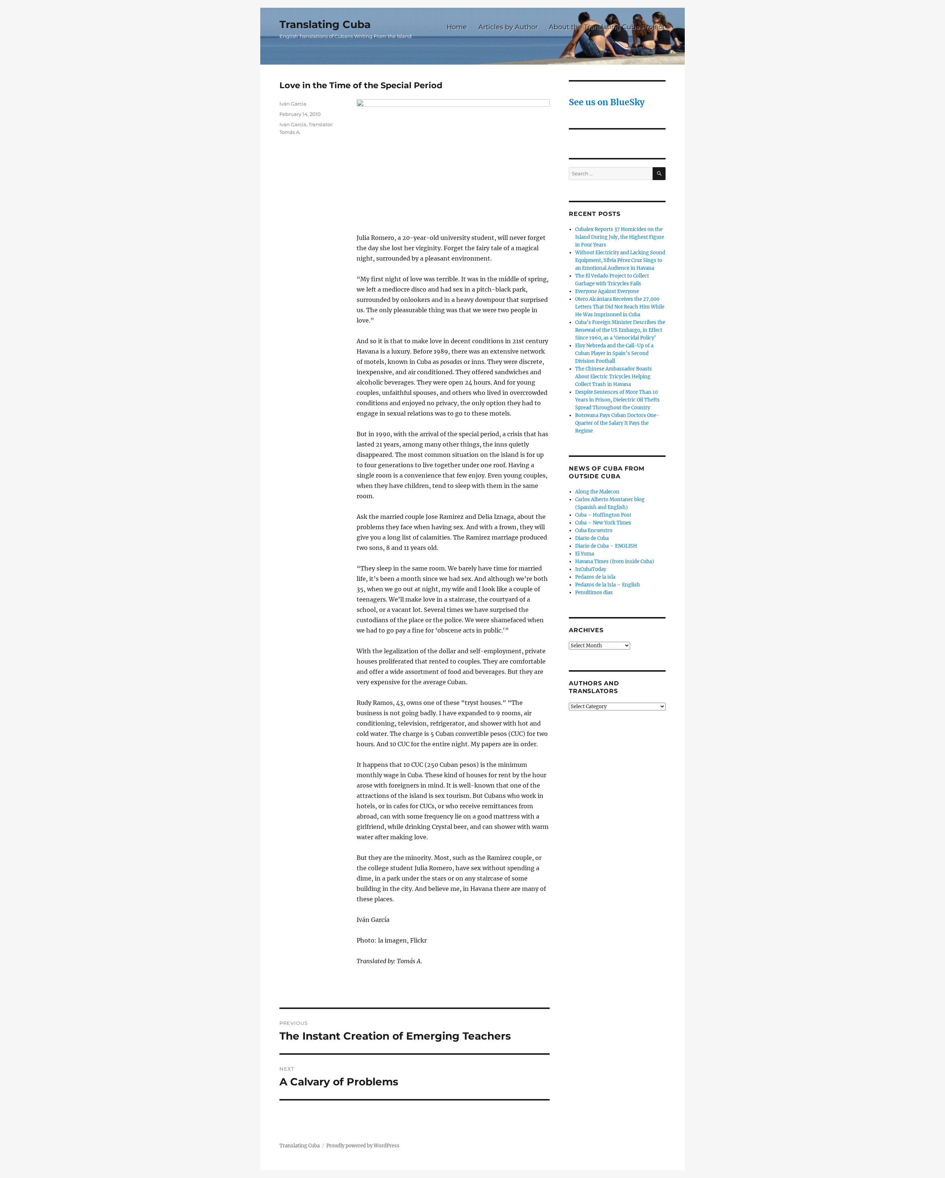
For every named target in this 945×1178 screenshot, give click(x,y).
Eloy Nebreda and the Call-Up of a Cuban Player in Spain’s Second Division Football (614, 353)
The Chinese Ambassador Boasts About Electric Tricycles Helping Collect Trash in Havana (613, 377)
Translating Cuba (325, 24)
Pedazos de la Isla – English (607, 585)
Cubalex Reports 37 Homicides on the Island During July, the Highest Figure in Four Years (619, 237)
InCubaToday (590, 569)
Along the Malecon (597, 492)
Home (457, 27)
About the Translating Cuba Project (607, 27)
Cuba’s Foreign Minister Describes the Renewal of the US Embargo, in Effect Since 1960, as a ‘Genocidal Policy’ (620, 330)
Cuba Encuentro (593, 530)
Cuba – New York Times (603, 523)
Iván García (292, 104)
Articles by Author (508, 27)
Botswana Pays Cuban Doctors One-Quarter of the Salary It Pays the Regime (617, 423)
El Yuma (584, 554)
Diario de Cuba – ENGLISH (606, 546)
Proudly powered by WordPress (362, 1146)
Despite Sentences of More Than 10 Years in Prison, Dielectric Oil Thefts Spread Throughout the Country (617, 400)
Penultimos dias (594, 592)
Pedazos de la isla (595, 577)
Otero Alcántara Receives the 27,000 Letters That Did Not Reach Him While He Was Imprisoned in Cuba (619, 307)
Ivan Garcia (292, 124)
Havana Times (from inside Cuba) (614, 561)
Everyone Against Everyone (607, 291)
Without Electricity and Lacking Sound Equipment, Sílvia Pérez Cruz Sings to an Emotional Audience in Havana (620, 260)
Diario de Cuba (592, 538)
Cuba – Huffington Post (603, 515)
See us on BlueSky (607, 102)
